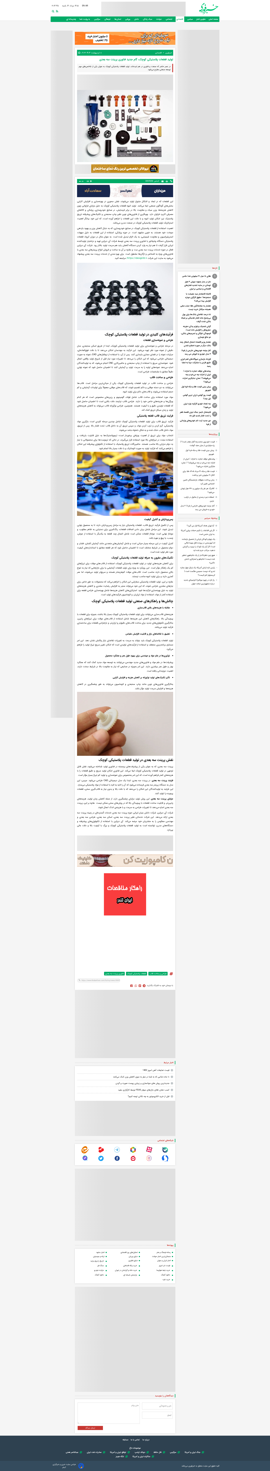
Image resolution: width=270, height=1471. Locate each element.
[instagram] (149, 1161)
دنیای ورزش (133, 1256)
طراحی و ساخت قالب (157, 973)
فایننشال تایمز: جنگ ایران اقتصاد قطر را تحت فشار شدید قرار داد (195, 414)
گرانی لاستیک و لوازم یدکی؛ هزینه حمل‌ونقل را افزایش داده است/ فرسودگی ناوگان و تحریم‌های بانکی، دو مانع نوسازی (196, 332)
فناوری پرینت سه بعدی (114, 973)
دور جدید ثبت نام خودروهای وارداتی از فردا (195, 422)
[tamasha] (101, 1153)
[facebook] (132, 986)
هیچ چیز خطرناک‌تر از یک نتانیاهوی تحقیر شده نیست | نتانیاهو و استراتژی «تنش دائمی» (198, 559)
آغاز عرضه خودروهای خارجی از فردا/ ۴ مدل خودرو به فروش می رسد (196, 352)
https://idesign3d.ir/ (136, 258)
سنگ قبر (100, 1265)
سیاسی (190, 19)
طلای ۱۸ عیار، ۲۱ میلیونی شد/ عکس (196, 276)
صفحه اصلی (213, 19)
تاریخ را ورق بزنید (97, 1260)
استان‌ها (118, 19)
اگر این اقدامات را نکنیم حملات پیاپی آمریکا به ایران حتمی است (198, 532)
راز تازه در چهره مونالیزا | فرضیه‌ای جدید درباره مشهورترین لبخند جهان (199, 581)
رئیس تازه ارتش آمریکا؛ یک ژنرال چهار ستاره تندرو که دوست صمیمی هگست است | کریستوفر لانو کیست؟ (197, 571)
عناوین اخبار (201, 19)
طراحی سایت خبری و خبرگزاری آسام (64, 1466)
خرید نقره (166, 1279)
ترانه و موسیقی (98, 1256)
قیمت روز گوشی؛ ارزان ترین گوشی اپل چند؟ (197, 397)
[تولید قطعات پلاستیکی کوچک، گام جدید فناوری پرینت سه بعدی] (144, 986)
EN (82, 5)
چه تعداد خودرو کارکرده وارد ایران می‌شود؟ (197, 405)
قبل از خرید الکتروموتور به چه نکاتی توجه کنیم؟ (148, 1096)
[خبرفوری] (202, 8)
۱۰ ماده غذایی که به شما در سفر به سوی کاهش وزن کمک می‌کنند (141, 1077)
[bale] (165, 1153)
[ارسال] (162, 181)
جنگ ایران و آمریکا (192, 1452)
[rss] (56, 11)
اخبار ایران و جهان (164, 1260)
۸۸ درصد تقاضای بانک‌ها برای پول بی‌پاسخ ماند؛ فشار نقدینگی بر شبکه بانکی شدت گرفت (196, 318)
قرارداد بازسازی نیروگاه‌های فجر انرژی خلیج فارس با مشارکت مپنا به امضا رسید (196, 363)
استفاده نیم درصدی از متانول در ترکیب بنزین (199, 499)
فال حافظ (157, 1452)
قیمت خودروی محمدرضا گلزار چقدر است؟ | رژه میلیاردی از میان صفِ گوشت (197, 443)
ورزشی (128, 19)
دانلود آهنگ (165, 1274)
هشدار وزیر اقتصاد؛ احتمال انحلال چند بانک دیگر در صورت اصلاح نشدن (195, 344)
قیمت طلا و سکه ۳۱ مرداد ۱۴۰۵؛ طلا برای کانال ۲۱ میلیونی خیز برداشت (199, 473)
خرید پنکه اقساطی (130, 1265)
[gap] (85, 1161)
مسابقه (125, 1439)
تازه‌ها (214, 268)
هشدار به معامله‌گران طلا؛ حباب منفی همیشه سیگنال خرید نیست (195, 307)
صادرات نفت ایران (94, 1452)
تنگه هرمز (120, 1456)
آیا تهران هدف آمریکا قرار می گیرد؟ (200, 525)
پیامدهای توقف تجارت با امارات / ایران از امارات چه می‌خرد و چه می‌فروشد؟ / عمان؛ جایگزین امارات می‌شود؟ (197, 376)
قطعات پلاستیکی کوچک (136, 973)
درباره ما (146, 1439)
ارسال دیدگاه (90, 1428)
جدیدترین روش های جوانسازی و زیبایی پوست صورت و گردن (142, 1083)
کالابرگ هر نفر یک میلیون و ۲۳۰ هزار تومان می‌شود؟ (197, 490)
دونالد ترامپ (140, 1452)
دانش (136, 19)
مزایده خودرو (99, 1270)
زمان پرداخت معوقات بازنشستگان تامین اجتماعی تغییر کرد (198, 481)
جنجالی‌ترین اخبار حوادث (161, 1256)
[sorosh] (165, 1161)
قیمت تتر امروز (164, 1265)
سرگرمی (97, 19)
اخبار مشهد (100, 1252)
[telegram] (117, 1153)
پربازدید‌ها (213, 434)
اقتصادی (180, 19)
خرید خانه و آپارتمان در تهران (126, 1270)
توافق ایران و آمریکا (118, 1452)
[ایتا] (85, 1153)
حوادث (159, 19)
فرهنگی (107, 19)
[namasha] (133, 1161)
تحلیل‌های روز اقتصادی (129, 1252)
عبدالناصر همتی (72, 1452)
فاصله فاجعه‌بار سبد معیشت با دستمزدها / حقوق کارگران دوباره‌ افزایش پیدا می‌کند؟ (198, 297)
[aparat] (149, 1153)
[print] (167, 181)
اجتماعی (169, 19)
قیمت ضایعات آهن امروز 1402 (156, 1070)
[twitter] (140, 986)
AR (86, 5)
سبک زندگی (148, 19)
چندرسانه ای (71, 19)
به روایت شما (85, 19)
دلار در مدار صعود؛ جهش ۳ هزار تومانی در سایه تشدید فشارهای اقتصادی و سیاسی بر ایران (197, 285)
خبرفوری (191, 1465)
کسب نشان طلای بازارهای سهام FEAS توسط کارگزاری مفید (143, 1090)
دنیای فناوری (133, 1260)
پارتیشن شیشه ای (130, 1274)
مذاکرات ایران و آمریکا (141, 1456)
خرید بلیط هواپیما (163, 1270)
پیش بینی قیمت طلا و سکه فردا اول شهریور (196, 388)
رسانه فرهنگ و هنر (164, 1252)
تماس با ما (135, 1439)
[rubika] (133, 1153)
